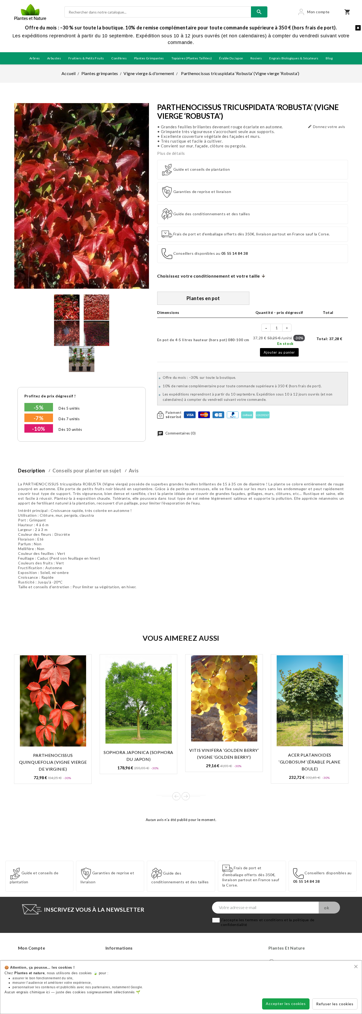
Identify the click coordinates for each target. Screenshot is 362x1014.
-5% (39, 407)
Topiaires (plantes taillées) (191, 58)
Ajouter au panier (279, 352)
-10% (38, 428)
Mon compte (31, 947)
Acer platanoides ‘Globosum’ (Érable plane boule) (309, 761)
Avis (134, 470)
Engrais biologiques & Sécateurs (293, 58)
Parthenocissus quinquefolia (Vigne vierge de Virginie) (53, 762)
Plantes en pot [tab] (203, 298)
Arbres (34, 58)
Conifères (119, 58)
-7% (39, 418)
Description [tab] (31, 470)
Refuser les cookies (335, 1004)
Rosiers (256, 58)
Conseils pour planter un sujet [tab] (86, 470)
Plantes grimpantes (149, 58)
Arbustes (54, 58)
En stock (285, 343)
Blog (329, 58)
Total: (329, 338)
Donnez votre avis (326, 126)
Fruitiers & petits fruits (86, 58)
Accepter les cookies (286, 1003)
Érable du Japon (231, 58)
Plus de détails (171, 153)
